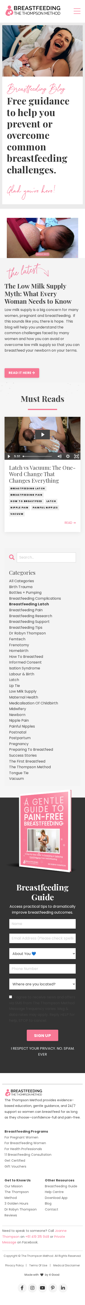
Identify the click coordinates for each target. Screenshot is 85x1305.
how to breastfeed (26, 501)
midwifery (17, 708)
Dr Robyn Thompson (21, 1209)
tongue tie (19, 773)
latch (51, 501)
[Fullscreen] (76, 456)
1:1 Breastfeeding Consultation (28, 1154)
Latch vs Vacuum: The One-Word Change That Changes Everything (42, 474)
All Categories (21, 581)
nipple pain (19, 507)
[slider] (38, 456)
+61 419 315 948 (37, 1236)
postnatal (17, 732)
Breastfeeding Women (28, 1143)
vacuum (16, 514)
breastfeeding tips (25, 627)
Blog (48, 1203)
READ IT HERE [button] (20, 372)
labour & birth (21, 674)
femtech (17, 639)
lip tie (14, 685)
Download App (56, 1198)
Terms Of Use (38, 1265)
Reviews (11, 1215)
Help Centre (54, 1192)
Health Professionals (26, 1149)
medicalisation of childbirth (33, 703)
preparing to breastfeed (31, 749)
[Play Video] (8, 456)
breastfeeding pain (26, 495)
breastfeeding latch (27, 488)
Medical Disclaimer (66, 1265)
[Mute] (59, 456)
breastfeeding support (29, 621)
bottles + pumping (25, 592)
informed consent (25, 662)
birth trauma (20, 586)
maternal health (23, 697)
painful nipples (45, 507)
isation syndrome (24, 668)
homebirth (18, 650)
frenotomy (19, 645)
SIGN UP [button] (42, 1035)
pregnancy (19, 743)
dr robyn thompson (27, 633)
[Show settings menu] (67, 456)
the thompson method (30, 767)
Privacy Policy (14, 1265)
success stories (23, 755)
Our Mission (14, 1186)
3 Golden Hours (16, 1203)
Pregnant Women (24, 1137)
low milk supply (22, 691)
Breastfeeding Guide (61, 1186)
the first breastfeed (27, 761)
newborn (17, 714)
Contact (51, 1209)
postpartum (20, 738)
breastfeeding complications (35, 598)
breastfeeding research (30, 616)
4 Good (54, 1275)
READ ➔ (70, 522)
